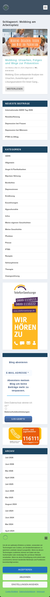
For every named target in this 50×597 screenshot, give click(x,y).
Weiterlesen (15, 89)
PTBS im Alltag (12, 137)
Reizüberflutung (12, 117)
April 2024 (9, 531)
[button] (46, 538)
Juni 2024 (9, 517)
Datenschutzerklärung (27, 592)
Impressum (41, 592)
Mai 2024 (9, 524)
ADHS (7, 156)
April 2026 (9, 477)
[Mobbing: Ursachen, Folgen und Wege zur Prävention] (25, 42)
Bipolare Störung (13, 176)
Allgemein (29, 68)
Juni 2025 (9, 491)
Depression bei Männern (16, 130)
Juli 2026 (9, 457)
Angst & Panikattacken (15, 169)
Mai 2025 (9, 497)
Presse (8, 243)
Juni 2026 (9, 464)
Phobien (9, 236)
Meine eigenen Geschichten (18, 223)
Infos (7, 216)
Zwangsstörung (12, 276)
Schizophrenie (11, 263)
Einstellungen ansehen (25, 584)
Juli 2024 (9, 511)
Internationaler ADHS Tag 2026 (19, 110)
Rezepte (9, 256)
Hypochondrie (11, 209)
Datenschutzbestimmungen (17, 412)
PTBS (7, 249)
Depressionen (11, 189)
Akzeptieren (25, 569)
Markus (11, 68)
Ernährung (10, 196)
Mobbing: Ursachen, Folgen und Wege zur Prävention (23, 62)
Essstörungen (11, 203)
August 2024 (11, 504)
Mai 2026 (9, 471)
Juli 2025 (9, 484)
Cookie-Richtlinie (11, 592)
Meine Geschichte (13, 229)
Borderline (10, 183)
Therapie (9, 269)
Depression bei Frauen (15, 123)
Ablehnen (25, 577)
